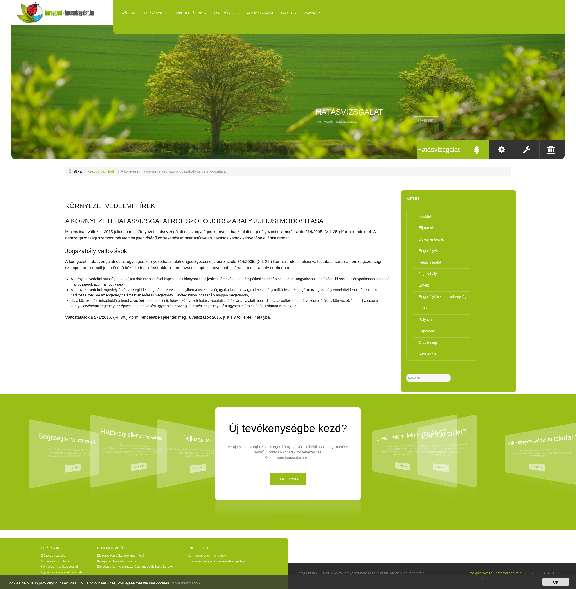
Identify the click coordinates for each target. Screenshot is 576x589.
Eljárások (426, 228)
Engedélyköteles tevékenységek (444, 297)
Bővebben (425, 120)
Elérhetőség (73, 468)
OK (555, 582)
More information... (187, 583)
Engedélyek (428, 251)
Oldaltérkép (428, 343)
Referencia (427, 354)
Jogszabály (428, 274)
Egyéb (424, 285)
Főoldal (425, 216)
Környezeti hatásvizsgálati (59, 566)
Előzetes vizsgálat (53, 555)
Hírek (423, 308)
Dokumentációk (431, 239)
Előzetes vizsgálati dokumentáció (120, 555)
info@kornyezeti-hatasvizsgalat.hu (495, 573)
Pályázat (426, 320)
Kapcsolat (427, 331)
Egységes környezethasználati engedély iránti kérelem (136, 566)
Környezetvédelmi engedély (207, 555)
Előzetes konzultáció (55, 561)
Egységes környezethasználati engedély (216, 561)
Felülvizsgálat (430, 262)
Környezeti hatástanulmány (116, 561)
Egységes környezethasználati (62, 572)
